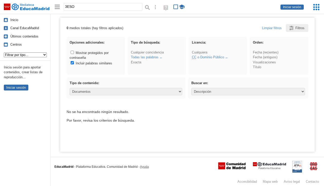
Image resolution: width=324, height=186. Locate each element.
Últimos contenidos (24, 36)
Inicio (14, 20)
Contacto (312, 181)
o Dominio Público (208, 57)
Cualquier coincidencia (147, 52)
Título (257, 67)
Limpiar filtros (272, 28)
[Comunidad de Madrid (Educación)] (232, 168)
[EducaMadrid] (269, 168)
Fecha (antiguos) (265, 57)
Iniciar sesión (292, 7)
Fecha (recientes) (265, 52)
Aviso (292, 181)
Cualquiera (199, 52)
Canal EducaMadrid (24, 28)
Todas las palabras (144, 57)
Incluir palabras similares (93, 63)
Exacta (136, 62)
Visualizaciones (264, 62)
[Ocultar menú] (57, 7)
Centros (16, 44)
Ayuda (144, 167)
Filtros (300, 28)
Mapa (270, 181)
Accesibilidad (247, 181)
